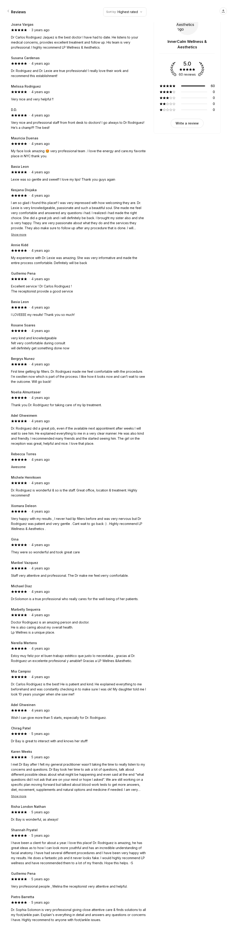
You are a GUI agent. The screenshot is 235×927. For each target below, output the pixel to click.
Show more (18, 234)
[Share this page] (223, 11)
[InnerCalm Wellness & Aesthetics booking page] (8, 11)
